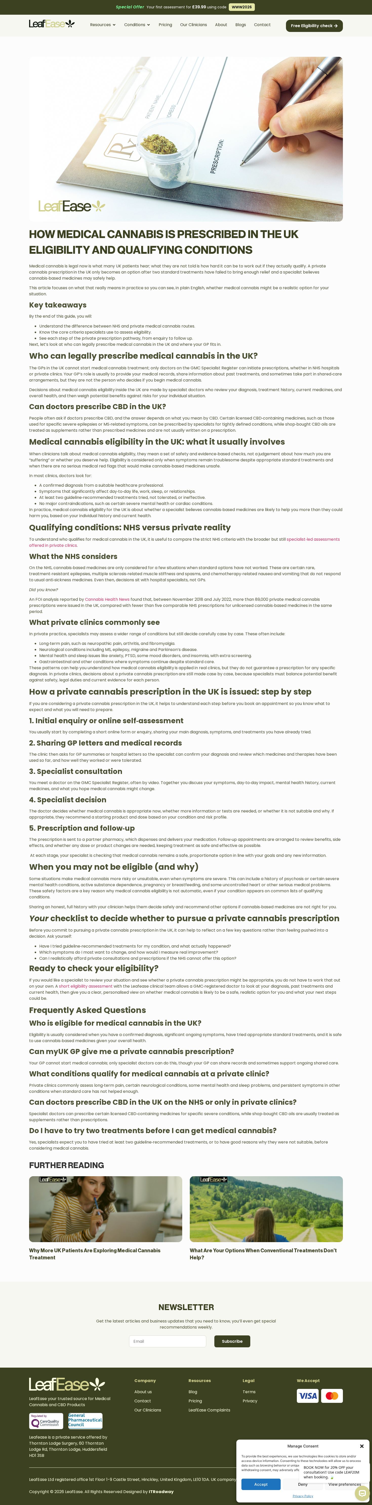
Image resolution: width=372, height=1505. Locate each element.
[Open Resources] (114, 25)
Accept (261, 1484)
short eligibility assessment (86, 986)
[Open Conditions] (149, 25)
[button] (361, 1446)
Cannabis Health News (107, 599)
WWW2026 (243, 7)
